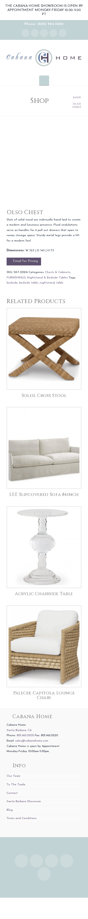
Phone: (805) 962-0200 (44, 24)
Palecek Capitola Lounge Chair (44, 695)
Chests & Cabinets (57, 272)
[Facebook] (35, 33)
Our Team (13, 776)
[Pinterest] (62, 33)
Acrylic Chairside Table (44, 594)
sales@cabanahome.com (31, 740)
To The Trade (16, 784)
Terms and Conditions (21, 818)
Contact (12, 793)
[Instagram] (25, 33)
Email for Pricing (25, 261)
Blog (10, 810)
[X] (44, 33)
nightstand (47, 282)
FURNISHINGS (16, 277)
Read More (44, 381)
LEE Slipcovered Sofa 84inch (43, 495)
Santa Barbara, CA (19, 730)
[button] (44, 80)
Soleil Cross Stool (44, 396)
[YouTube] (53, 33)
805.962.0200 (25, 735)
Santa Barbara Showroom (24, 801)
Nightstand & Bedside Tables (47, 277)
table (59, 282)
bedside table (28, 282)
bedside (12, 282)
